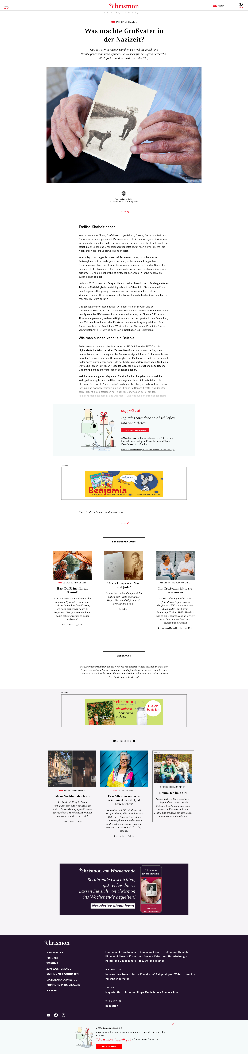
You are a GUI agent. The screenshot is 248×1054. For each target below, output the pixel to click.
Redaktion (111, 1005)
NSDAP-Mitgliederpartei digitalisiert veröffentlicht (115, 287)
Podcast (52, 958)
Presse (166, 992)
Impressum (112, 974)
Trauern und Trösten (152, 960)
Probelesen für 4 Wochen (135, 430)
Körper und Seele (140, 956)
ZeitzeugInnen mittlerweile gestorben (99, 261)
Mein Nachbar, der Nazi (72, 796)
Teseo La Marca (69, 821)
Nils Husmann (163, 628)
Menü (6, 8)
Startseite (106, 13)
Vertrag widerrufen (117, 978)
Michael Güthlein (176, 628)
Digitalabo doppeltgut (63, 979)
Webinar (52, 963)
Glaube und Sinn (150, 952)
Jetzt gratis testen (109, 1046)
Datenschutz (130, 974)
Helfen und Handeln (176, 952)
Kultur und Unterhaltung (169, 956)
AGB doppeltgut (162, 974)
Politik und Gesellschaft (120, 960)
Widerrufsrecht (184, 974)
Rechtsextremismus (74, 790)
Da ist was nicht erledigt (115, 250)
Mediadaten (152, 992)
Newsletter (55, 952)
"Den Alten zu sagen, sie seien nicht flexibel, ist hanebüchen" (124, 800)
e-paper (52, 990)
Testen (218, 6)
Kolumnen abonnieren (63, 974)
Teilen (123, 212)
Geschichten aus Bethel (173, 787)
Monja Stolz (123, 609)
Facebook (114, 677)
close (173, 1023)
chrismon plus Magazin (63, 985)
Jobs (176, 992)
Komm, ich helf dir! (173, 793)
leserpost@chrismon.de (116, 673)
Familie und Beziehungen (121, 952)
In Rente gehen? (126, 790)
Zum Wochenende (59, 968)
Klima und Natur (115, 956)
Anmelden (240, 6)
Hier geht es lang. (98, 299)
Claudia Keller (68, 624)
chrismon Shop (133, 992)
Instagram (162, 673)
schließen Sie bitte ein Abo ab (139, 670)
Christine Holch (126, 199)
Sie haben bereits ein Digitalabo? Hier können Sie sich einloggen (148, 449)
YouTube (48, 1015)
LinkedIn (129, 677)
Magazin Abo (113, 992)
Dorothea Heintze (120, 836)
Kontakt (145, 974)
